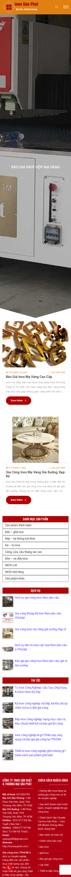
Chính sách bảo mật (50, 840)
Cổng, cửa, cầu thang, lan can (23, 552)
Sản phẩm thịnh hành (18, 525)
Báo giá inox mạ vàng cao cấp (29, 377)
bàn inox (44, 846)
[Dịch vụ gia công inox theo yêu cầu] (7, 601)
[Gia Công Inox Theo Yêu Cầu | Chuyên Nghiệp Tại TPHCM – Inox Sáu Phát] (20, 7)
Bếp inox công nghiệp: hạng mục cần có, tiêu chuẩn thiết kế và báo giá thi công (40, 721)
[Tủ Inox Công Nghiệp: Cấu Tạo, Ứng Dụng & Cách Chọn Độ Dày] (7, 691)
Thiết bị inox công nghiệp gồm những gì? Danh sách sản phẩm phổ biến (40, 753)
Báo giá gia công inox (51, 858)
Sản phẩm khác (15, 578)
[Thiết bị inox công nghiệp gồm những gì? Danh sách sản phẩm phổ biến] (7, 755)
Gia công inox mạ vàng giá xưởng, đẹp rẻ (40, 629)
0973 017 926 (20, 820)
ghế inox (44, 852)
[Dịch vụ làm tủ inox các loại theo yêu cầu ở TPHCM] (7, 649)
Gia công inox (10, 852)
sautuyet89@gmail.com (15, 838)
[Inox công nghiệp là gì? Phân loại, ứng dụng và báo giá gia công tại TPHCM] (7, 739)
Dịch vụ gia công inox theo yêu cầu (37, 597)
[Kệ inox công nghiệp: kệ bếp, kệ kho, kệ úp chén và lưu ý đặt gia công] (7, 707)
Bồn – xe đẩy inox (16, 558)
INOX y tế (11, 565)
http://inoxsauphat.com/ (15, 846)
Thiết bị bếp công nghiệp (53, 870)
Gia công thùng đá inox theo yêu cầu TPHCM (38, 615)
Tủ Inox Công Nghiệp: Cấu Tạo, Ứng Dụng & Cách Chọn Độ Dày (41, 690)
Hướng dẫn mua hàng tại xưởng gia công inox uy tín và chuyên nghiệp (52, 794)
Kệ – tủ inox (12, 545)
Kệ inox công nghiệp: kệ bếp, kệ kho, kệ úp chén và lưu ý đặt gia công (41, 705)
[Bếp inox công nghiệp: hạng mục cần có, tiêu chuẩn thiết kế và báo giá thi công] (7, 723)
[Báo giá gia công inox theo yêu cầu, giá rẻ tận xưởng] (7, 665)
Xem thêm (17, 400)
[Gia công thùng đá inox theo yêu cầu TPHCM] (7, 617)
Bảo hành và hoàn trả (51, 834)
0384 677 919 (20, 827)
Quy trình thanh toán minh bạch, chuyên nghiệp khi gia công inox (53, 808)
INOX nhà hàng (14, 572)
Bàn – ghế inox (14, 532)
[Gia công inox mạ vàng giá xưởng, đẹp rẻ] (7, 633)
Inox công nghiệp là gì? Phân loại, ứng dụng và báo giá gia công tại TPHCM (38, 737)
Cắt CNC (44, 864)
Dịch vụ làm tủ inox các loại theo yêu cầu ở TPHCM (41, 647)
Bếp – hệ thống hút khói (20, 538)
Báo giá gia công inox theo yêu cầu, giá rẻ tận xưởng (41, 663)
